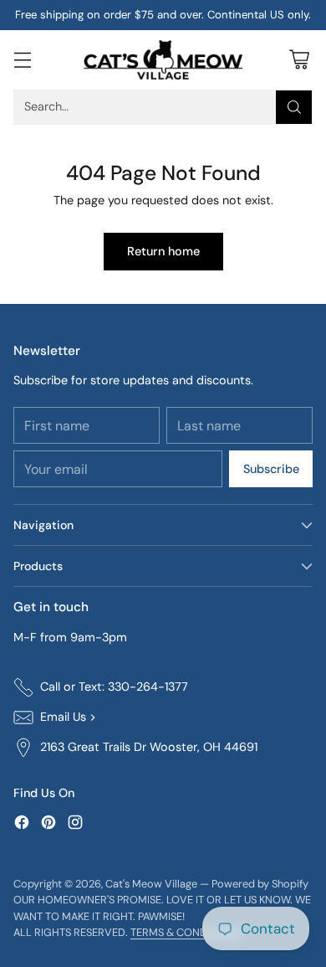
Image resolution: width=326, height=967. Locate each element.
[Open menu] (22, 60)
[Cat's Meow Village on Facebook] (22, 825)
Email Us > (68, 716)
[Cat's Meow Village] (163, 59)
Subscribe (271, 468)
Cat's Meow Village (151, 884)
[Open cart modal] (299, 60)
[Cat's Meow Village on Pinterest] (48, 825)
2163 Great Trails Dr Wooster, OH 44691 (148, 746)
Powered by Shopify (259, 884)
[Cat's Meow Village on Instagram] (75, 825)
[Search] (294, 107)
